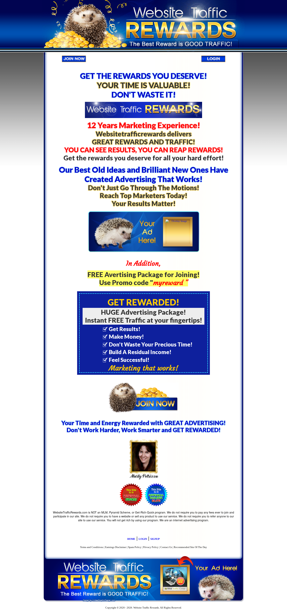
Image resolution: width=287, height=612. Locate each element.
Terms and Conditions (91, 547)
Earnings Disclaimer (115, 547)
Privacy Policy (151, 547)
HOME (131, 538)
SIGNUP (155, 538)
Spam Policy (134, 547)
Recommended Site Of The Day (190, 547)
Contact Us (166, 547)
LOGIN (143, 538)
